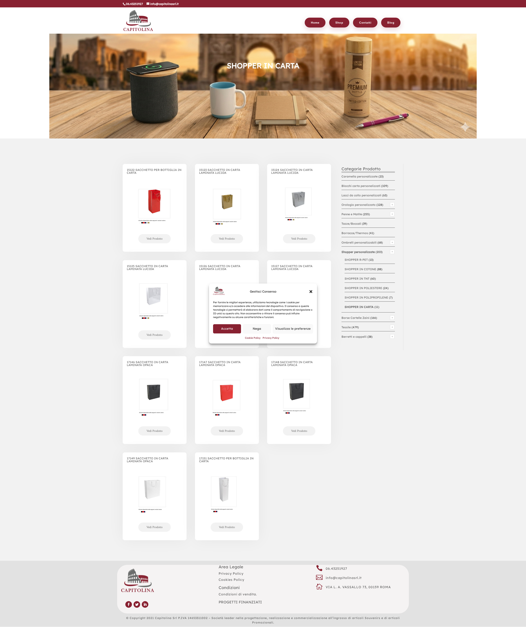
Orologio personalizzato (358, 205)
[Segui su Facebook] (128, 604)
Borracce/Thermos (354, 233)
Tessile (346, 327)
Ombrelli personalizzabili (359, 242)
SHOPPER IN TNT (357, 278)
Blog (390, 22)
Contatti (365, 22)
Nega (257, 329)
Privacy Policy (271, 337)
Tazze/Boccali (351, 223)
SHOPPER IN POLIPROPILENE (366, 297)
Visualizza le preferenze (293, 329)
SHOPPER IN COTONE (360, 269)
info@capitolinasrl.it (344, 578)
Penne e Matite (351, 214)
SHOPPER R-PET (356, 260)
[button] (311, 291)
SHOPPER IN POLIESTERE (363, 288)
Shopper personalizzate (358, 252)
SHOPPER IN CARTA (359, 307)
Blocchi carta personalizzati (360, 186)
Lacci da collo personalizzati (361, 195)
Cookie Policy (253, 337)
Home (315, 22)
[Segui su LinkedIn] (145, 604)
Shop (339, 22)
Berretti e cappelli (354, 337)
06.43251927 (336, 568)
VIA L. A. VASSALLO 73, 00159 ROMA (358, 587)
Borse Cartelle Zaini (355, 318)
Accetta (227, 329)
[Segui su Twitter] (137, 604)
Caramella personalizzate (359, 176)
